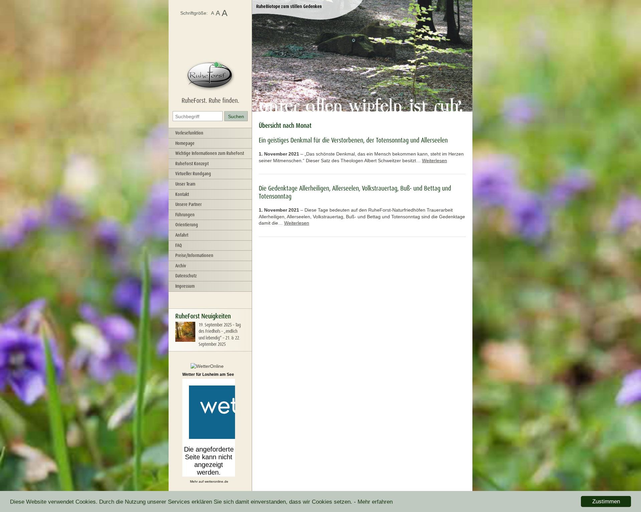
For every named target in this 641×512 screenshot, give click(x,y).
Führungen (185, 215)
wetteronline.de (216, 481)
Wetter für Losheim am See (208, 374)
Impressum (185, 286)
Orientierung (186, 225)
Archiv (180, 266)
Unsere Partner (188, 204)
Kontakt (182, 194)
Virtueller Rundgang (193, 174)
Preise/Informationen (194, 255)
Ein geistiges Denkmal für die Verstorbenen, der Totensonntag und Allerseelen (353, 140)
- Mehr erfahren (373, 502)
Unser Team (185, 184)
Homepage (185, 143)
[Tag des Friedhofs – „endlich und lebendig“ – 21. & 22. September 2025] (185, 340)
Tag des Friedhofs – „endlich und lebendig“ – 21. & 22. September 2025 (220, 334)
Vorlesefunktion (189, 133)
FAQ (178, 245)
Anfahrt (181, 235)
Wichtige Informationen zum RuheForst (209, 153)
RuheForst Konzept (192, 164)
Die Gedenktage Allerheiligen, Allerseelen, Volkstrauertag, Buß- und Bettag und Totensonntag (355, 192)
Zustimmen (606, 501)
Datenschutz (186, 276)
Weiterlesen (434, 160)
